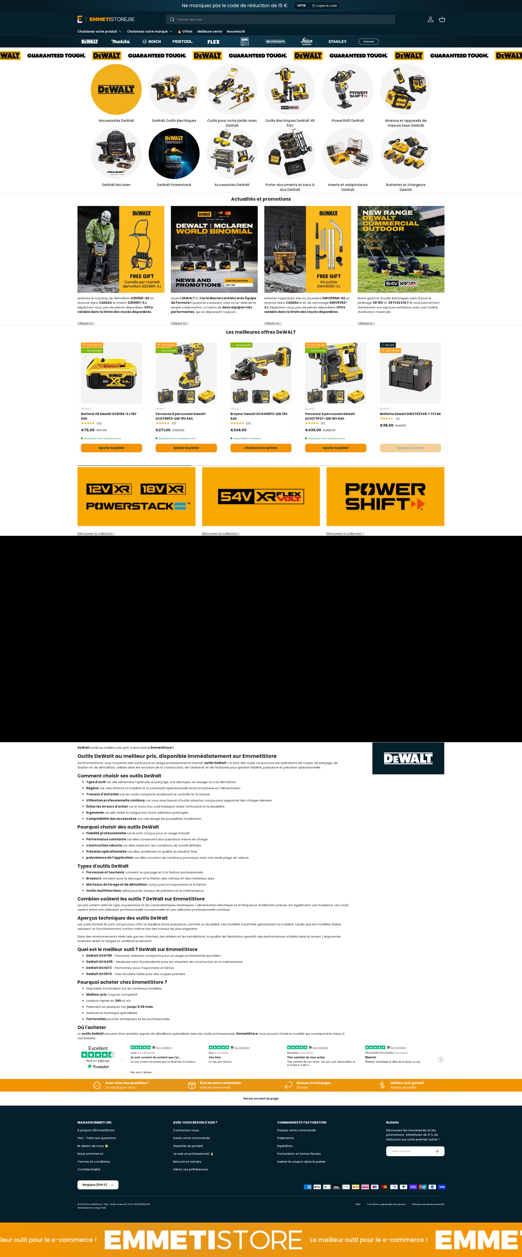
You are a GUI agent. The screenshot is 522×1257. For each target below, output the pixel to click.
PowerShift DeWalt (348, 120)
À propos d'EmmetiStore (96, 1130)
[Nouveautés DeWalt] (116, 89)
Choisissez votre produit (97, 31)
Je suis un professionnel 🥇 (193, 1153)
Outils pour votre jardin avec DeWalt (232, 123)
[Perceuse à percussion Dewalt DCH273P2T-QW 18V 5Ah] (335, 373)
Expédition (285, 1146)
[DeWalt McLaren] (116, 153)
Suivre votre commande (191, 1138)
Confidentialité (88, 1169)
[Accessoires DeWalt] (232, 153)
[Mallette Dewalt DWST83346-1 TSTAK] (410, 373)
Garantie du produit (188, 1146)
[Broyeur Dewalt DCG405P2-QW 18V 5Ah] (261, 373)
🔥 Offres (185, 31)
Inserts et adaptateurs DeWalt (348, 187)
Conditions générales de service (386, 1204)
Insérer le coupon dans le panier (301, 1161)
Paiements (285, 1138)
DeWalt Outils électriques (174, 120)
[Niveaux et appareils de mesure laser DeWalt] (405, 89)
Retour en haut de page (261, 1099)
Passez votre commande (296, 1130)
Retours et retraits (187, 1161)
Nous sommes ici (90, 1153)
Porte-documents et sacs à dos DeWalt (289, 187)
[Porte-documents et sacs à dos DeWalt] (289, 153)
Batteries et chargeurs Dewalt (406, 187)
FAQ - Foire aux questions (96, 1138)
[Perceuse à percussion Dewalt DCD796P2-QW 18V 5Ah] (186, 373)
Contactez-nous (186, 1130)
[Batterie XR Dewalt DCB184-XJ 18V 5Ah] (111, 373)
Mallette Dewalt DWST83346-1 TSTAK (410, 414)
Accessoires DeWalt (232, 184)
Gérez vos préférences (190, 1169)
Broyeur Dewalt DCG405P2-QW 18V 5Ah (259, 416)
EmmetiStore (94, 1204)
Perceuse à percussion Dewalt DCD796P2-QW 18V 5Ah (181, 416)
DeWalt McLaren (116, 184)
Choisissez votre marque (147, 31)
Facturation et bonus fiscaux (299, 1153)
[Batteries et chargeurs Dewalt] (405, 153)
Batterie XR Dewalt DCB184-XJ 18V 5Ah (108, 416)
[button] (442, 19)
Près (358, 1204)
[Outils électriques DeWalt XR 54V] (289, 89)
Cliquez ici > (86, 323)
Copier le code (326, 6)
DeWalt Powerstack (174, 184)
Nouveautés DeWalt (116, 120)
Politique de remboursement (428, 1204)
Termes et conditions (93, 1161)
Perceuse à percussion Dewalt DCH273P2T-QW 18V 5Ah (330, 416)
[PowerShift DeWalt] (347, 89)
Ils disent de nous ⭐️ (92, 1146)
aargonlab (100, 1207)
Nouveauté (236, 31)
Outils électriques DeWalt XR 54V (290, 123)
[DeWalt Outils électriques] (174, 89)
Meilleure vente (209, 31)
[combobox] (280, 19)
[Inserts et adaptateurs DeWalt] (347, 153)
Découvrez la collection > (96, 533)
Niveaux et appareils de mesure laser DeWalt (406, 123)
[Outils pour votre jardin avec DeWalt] (232, 89)
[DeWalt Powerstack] (174, 153)
